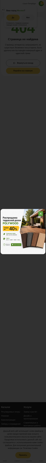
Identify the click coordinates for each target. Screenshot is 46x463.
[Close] (40, 213)
